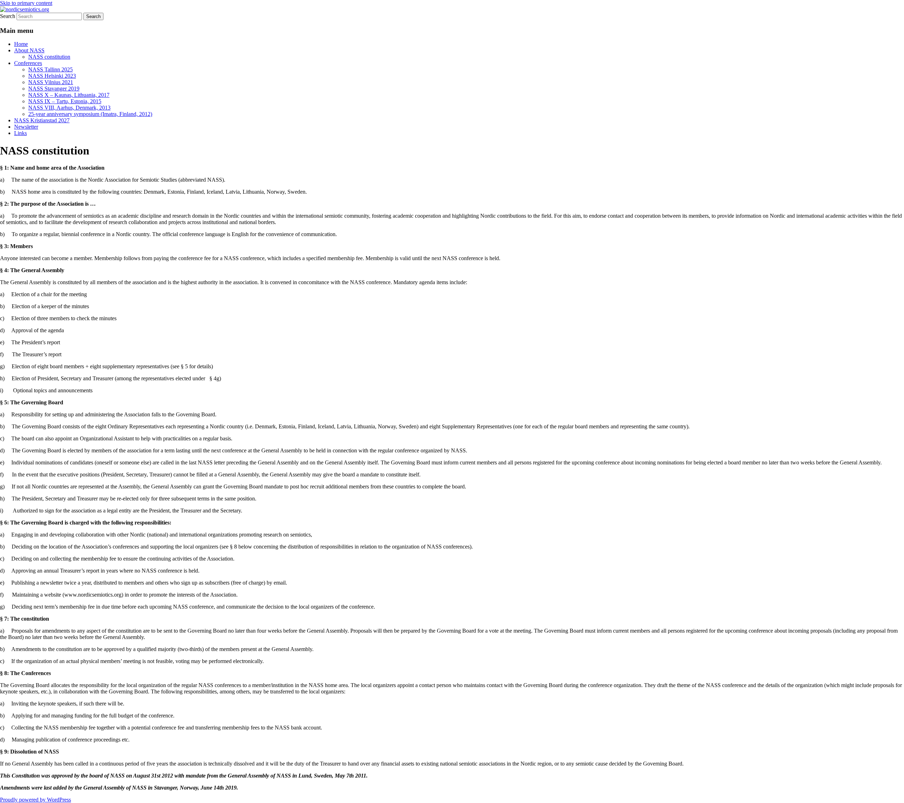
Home (21, 44)
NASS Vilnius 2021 (50, 82)
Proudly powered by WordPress (35, 800)
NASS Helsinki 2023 (52, 76)
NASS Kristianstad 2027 (42, 120)
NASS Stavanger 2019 (53, 89)
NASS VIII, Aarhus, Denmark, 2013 (69, 108)
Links (20, 133)
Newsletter (26, 127)
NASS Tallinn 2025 (50, 69)
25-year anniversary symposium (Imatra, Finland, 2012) (90, 114)
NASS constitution (49, 57)
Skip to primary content (26, 3)
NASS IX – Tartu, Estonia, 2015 (64, 101)
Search (7, 16)
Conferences (28, 63)
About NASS (29, 50)
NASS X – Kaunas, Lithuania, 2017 (68, 95)
